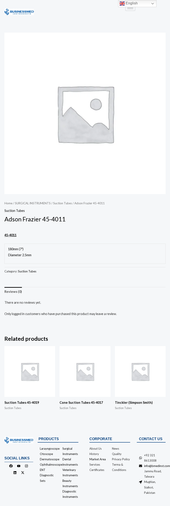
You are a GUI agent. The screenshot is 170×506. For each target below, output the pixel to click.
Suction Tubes (62, 203)
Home (8, 203)
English (131, 3)
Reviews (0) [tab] (13, 291)
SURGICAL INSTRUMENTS (33, 203)
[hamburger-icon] (130, 7)
